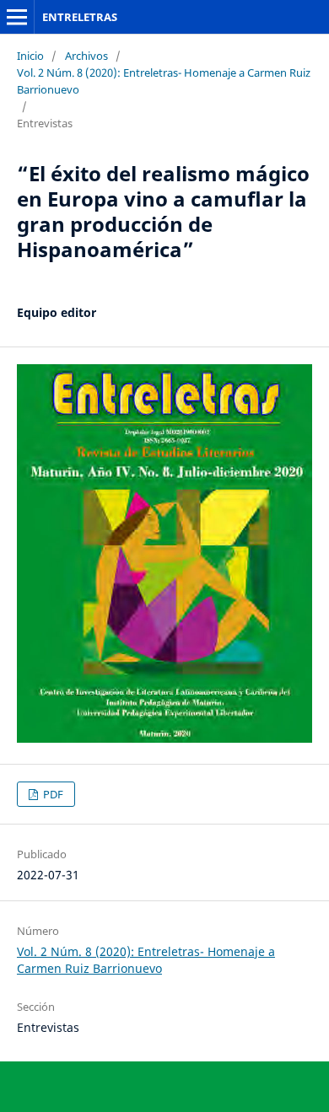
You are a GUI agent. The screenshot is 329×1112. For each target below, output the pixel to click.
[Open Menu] (17, 17)
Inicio (30, 55)
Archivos (86, 55)
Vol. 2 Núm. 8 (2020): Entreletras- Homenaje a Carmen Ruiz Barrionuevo (163, 81)
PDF (51, 794)
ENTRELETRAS (79, 16)
